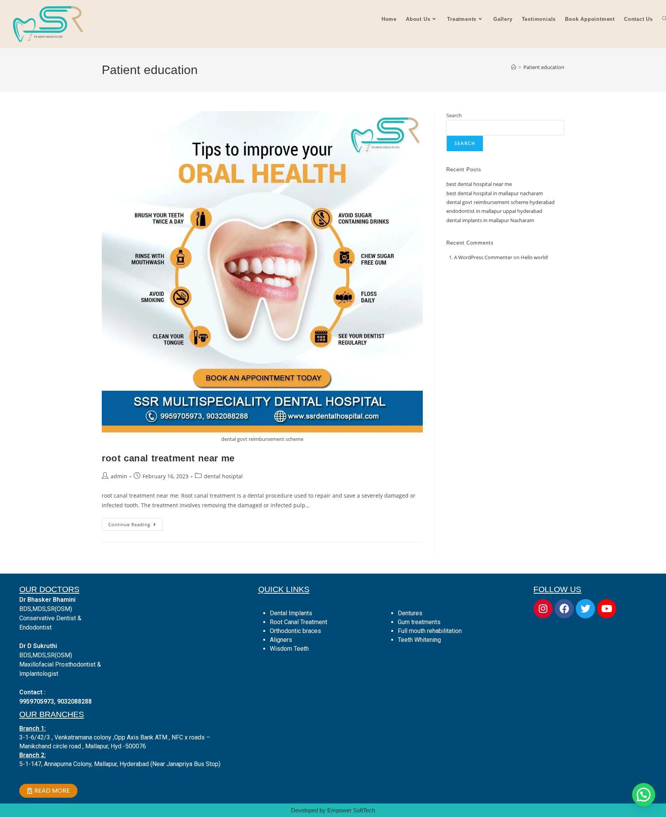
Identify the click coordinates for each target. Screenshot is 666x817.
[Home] (513, 67)
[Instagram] (543, 608)
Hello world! (534, 257)
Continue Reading (135, 522)
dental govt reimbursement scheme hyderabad (500, 202)
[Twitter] (585, 608)
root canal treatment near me (168, 458)
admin (119, 476)
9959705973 (36, 701)
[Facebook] (564, 608)
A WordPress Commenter (483, 257)
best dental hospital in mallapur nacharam (494, 193)
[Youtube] (606, 608)
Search (454, 115)
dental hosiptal (223, 476)
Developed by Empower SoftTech (333, 810)
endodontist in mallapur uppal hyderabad (494, 211)
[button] (643, 794)
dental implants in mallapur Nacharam (490, 220)
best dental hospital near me (479, 184)
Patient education (543, 67)
